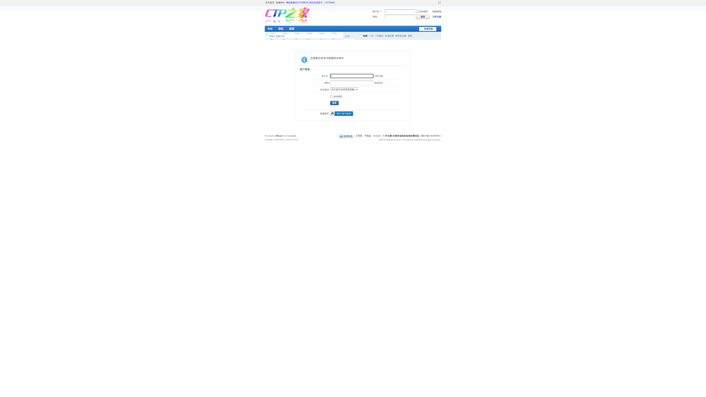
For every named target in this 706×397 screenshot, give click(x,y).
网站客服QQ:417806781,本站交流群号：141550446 (310, 2)
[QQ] (345, 136)
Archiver (377, 136)
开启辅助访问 (436, 2)
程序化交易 (400, 36)
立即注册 (436, 16)
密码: (327, 83)
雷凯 (410, 36)
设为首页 (269, 2)
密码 (375, 16)
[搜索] (357, 36)
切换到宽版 (439, 2)
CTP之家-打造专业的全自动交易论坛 (401, 136)
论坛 (270, 28)
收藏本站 (280, 2)
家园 (291, 28)
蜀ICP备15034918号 (430, 136)
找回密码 (436, 11)
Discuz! (279, 136)
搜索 (347, 36)
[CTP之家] (287, 23)
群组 (281, 28)
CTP (372, 36)
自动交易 (389, 36)
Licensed (292, 136)
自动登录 (423, 11)
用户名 (375, 11)
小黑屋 (359, 136)
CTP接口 (379, 36)
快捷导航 (428, 29)
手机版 (367, 136)
